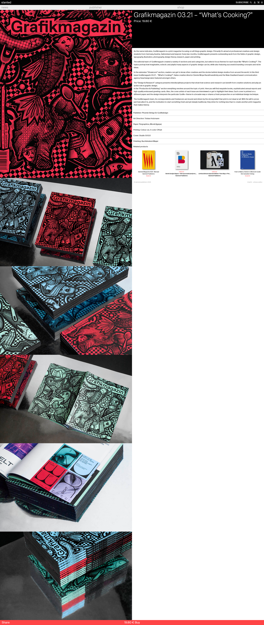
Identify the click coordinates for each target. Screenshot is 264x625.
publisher (95, 7)
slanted (6, 2)
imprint (249, 182)
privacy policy (257, 182)
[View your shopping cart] (258, 2)
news (4, 7)
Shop (180, 7)
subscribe (242, 2)
